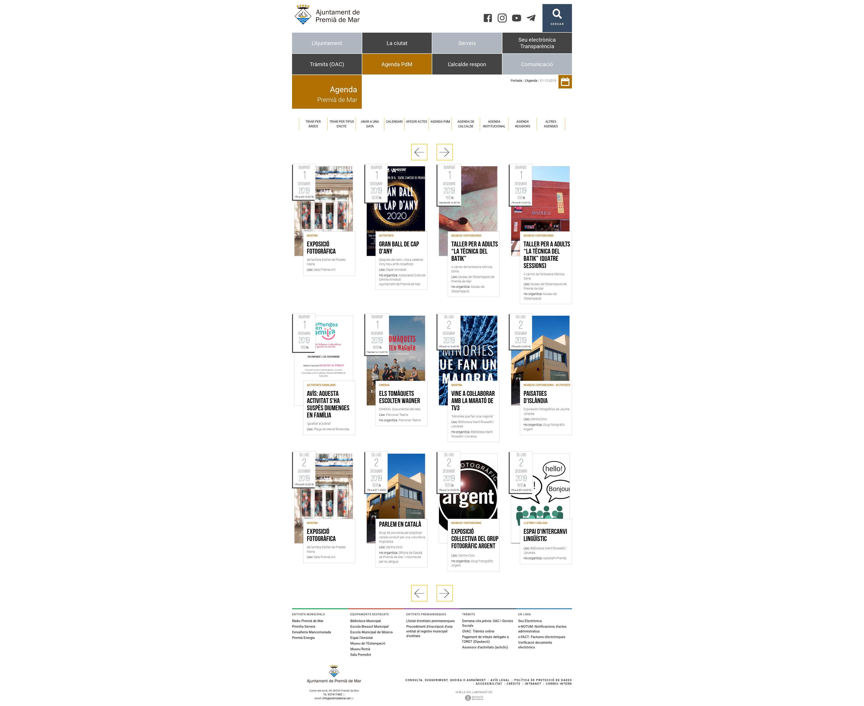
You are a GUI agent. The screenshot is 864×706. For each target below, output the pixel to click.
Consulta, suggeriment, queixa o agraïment (445, 680)
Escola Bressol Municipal (369, 627)
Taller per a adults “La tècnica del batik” (474, 252)
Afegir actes (416, 121)
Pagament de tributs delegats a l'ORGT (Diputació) (485, 639)
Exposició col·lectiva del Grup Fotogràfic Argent (474, 539)
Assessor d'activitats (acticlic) (485, 647)
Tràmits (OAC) (327, 64)
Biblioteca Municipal (365, 621)
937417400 (335, 694)
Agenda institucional (494, 124)
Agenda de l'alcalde (465, 124)
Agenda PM (440, 121)
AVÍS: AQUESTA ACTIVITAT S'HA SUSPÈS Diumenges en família (328, 404)
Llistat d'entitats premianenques (430, 621)
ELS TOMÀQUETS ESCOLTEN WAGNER (399, 397)
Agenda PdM (396, 64)
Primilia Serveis (303, 627)
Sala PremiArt (360, 655)
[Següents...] (444, 152)
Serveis (467, 43)
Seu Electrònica (530, 621)
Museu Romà (360, 649)
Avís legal (500, 680)
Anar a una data (370, 124)
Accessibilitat (489, 683)
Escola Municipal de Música (371, 632)
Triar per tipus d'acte (341, 124)
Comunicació (537, 64)
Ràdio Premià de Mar (307, 621)
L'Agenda (531, 80)
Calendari (394, 121)
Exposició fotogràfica (321, 248)
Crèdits (513, 683)
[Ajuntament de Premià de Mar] (334, 682)
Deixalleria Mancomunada (311, 632)
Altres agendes (551, 124)
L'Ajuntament (327, 43)
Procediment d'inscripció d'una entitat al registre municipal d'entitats (429, 631)
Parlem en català (400, 524)
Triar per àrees (313, 124)
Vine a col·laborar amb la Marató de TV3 (473, 401)
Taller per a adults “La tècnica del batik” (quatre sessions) (547, 255)
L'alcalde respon (467, 64)
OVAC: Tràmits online (478, 631)
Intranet (533, 683)
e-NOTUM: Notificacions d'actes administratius (542, 629)
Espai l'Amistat (361, 638)
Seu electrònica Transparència (537, 43)
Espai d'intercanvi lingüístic (545, 535)
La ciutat (397, 43)
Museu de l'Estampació (367, 643)
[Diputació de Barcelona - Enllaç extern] (474, 697)
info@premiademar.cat (336, 698)
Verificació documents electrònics (535, 645)
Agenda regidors (522, 124)
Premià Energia (303, 638)
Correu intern (559, 683)
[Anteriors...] (419, 152)
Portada (516, 80)
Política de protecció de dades (543, 680)
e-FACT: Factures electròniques (541, 637)
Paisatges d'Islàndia (536, 397)
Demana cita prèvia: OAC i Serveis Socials (487, 623)
